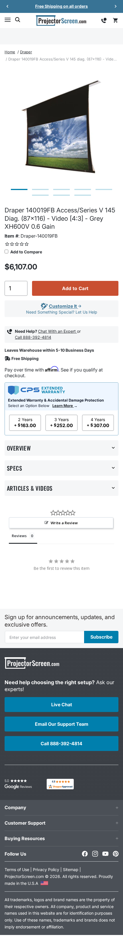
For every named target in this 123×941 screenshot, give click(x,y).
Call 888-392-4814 (33, 337)
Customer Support (25, 823)
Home (10, 52)
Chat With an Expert (57, 331)
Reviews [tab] (19, 535)
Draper (26, 52)
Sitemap (70, 869)
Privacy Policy (46, 869)
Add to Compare (25, 251)
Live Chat (61, 704)
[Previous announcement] (7, 6)
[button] (7, 20)
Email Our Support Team (61, 724)
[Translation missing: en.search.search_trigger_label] (17, 19)
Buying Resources (25, 838)
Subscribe (101, 637)
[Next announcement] (115, 6)
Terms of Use (17, 869)
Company (15, 807)
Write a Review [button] (64, 522)
